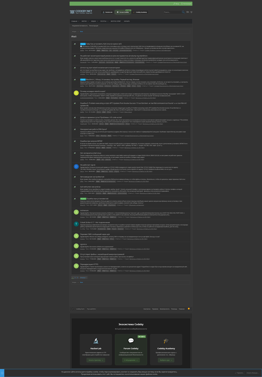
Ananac (82, 217)
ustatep (82, 74)
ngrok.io (83, 244)
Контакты (147, 309)
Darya (82, 171)
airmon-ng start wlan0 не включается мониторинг (100, 68)
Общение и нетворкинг (136, 205)
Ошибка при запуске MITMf (91, 141)
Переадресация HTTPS (89, 264)
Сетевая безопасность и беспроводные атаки (172, 62)
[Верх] (186, 308)
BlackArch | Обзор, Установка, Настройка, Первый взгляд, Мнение (110, 79)
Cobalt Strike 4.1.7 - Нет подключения (95, 222)
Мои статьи (128, 112)
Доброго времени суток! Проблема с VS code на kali (101, 117)
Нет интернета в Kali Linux (90, 153)
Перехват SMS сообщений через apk (95, 234)
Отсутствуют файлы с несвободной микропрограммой (102, 254)
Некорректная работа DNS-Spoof (93, 129)
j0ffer (81, 181)
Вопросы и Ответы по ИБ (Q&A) (146, 98)
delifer (82, 50)
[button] (78, 21)
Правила (155, 309)
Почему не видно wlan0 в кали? (92, 91)
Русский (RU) (91, 309)
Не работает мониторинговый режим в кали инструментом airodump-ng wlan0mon (113, 56)
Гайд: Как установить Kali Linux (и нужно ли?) (101, 44)
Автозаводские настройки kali (92, 177)
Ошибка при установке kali (94, 198)
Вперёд (82, 278)
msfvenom (84, 210)
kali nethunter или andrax (90, 187)
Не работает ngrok (87, 165)
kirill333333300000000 (86, 98)
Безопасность (164, 309)
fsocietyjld (83, 62)
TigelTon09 (83, 124)
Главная (182, 309)
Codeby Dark (80, 309)
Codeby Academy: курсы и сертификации (158, 50)
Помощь (174, 309)
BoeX (81, 136)
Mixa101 (82, 205)
